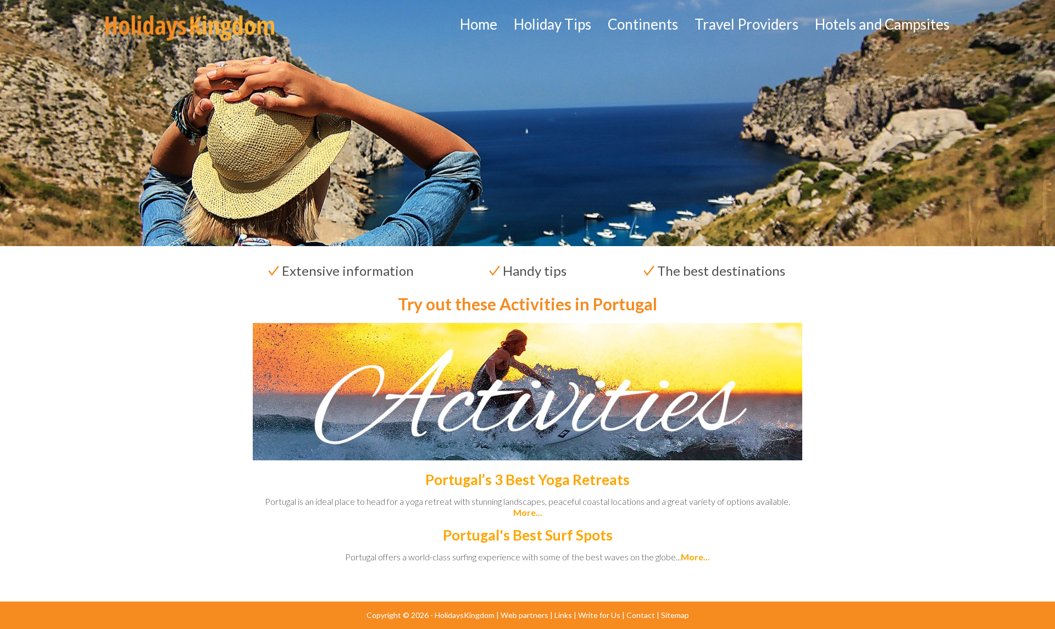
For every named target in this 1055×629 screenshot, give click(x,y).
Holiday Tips (552, 24)
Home (478, 24)
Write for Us (599, 615)
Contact (640, 615)
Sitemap (675, 615)
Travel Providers (746, 24)
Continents (643, 24)
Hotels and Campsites (882, 24)
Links (563, 615)
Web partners (524, 615)
